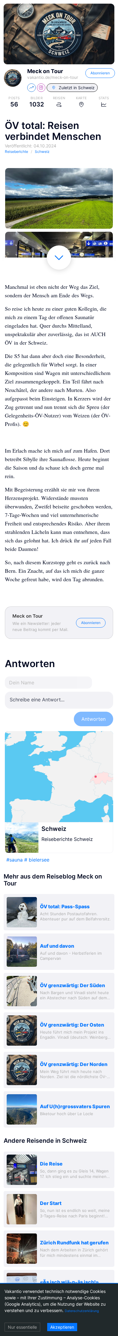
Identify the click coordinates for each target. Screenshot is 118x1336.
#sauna (14, 860)
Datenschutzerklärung (82, 1311)
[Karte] (59, 776)
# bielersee (36, 860)
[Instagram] (41, 87)
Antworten (93, 719)
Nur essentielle (22, 1327)
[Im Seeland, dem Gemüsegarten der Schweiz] (59, 198)
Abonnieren (100, 73)
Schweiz (53, 828)
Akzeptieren (62, 1327)
